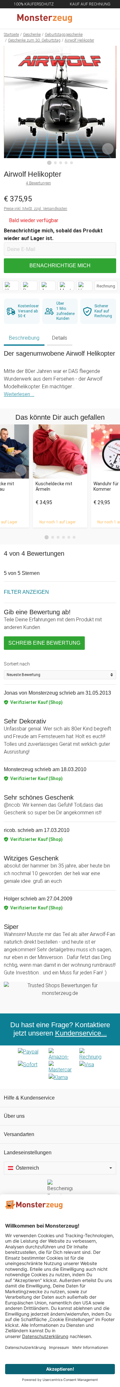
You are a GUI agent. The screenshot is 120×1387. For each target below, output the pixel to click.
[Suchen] (80, 18)
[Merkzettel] (94, 18)
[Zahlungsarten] (60, 1067)
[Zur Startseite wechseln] (44, 18)
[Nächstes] (110, 105)
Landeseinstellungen (28, 1152)
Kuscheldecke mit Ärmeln (54, 486)
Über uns (14, 1116)
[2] (55, 162)
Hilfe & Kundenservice (29, 1098)
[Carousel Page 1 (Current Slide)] (46, 537)
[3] (60, 162)
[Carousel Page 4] (63, 537)
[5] (71, 162)
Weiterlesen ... (19, 394)
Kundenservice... (81, 1033)
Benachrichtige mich (60, 265)
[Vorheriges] (10, 105)
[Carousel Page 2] (52, 537)
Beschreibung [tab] (24, 338)
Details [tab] (59, 338)
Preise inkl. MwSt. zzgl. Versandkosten (35, 208)
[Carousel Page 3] (58, 537)
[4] (66, 162)
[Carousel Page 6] (74, 537)
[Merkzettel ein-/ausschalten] (108, 149)
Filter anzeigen (26, 592)
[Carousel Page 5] (69, 537)
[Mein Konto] (107, 18)
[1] (49, 163)
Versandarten (19, 1134)
